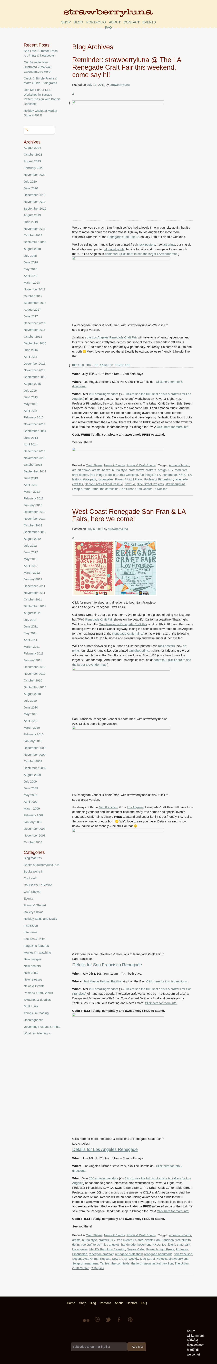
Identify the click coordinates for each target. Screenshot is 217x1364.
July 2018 (30, 255)
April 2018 (30, 276)
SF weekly (131, 1258)
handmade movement (136, 1244)
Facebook (119, 1322)
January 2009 (33, 822)
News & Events (114, 465)
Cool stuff (30, 878)
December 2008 (34, 828)
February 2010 (34, 734)
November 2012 (34, 518)
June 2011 (31, 626)
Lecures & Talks (34, 939)
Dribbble (97, 1322)
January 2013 (33, 505)
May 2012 (30, 559)
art (74, 470)
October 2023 (33, 154)
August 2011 (32, 613)
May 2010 (30, 714)
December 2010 (34, 667)
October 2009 (33, 761)
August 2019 (32, 215)
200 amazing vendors (103, 394)
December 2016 (34, 323)
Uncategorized (33, 1020)
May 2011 (30, 633)
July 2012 (30, 545)
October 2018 (33, 235)
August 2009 (32, 775)
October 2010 (33, 680)
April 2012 (30, 566)
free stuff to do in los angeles (100, 1244)
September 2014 (35, 431)
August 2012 (32, 539)
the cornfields (109, 489)
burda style (119, 470)
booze (106, 470)
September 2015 (35, 377)
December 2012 (34, 512)
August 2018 (32, 249)
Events (28, 898)
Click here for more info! (173, 427)
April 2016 (30, 356)
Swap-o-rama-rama (85, 489)
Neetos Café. (136, 1249)
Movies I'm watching (37, 952)
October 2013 (33, 464)
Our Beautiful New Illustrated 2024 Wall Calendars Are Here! (37, 67)
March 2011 (32, 646)
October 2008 (33, 842)
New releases (33, 979)
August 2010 (32, 694)
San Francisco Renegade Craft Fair (123, 624)
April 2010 (30, 721)
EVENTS (149, 22)
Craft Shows (94, 465)
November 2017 (34, 289)
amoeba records (180, 1235)
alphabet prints (114, 249)
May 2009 (30, 795)
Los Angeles (135, 807)
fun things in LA (150, 475)
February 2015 (34, 417)
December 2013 (34, 451)
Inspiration (31, 925)
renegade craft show (129, 1254)
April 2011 (30, 640)
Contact (132, 22)
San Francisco (108, 807)
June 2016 (31, 350)
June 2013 (31, 478)
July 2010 (30, 700)
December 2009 (34, 748)
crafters (151, 470)
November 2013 (34, 458)
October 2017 (33, 296)
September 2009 (35, 768)
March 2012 (32, 572)
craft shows (136, 470)
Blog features (33, 858)
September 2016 (35, 343)
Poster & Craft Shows (141, 465)
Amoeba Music (179, 465)
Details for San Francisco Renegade (107, 964)
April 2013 (30, 485)
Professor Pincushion (158, 479)
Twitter (108, 1322)
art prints (169, 244)
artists (96, 470)
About (115, 22)
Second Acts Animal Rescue (104, 484)
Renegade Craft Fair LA (123, 237)
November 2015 (34, 370)
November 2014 (34, 424)
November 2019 (34, 201)
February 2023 (34, 168)
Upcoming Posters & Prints (42, 1026)
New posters (32, 966)
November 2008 (34, 835)
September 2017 (35, 302)
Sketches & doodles (37, 999)
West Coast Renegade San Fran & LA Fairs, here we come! (129, 515)
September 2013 (35, 471)
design (162, 470)
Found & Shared (35, 905)
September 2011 (35, 606)
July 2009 (30, 781)
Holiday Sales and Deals (40, 918)
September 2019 (35, 208)
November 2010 (34, 673)
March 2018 (32, 282)
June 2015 (31, 397)
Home (71, 1303)
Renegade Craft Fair (99, 619)
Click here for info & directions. (167, 981)
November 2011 (34, 593)
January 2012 (33, 579)
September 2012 (35, 532)
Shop (66, 22)
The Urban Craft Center (136, 489)
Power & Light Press (129, 479)
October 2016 (33, 336)
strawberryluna (120, 84)
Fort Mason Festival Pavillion (102, 981)
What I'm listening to (37, 1033)
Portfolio (96, 22)
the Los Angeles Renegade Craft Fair (112, 337)
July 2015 (30, 390)
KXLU (182, 475)
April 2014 (30, 444)
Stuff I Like (31, 1006)
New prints (31, 972)
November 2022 (34, 174)
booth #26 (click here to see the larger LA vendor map (141, 254)
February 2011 (33, 653)
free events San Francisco (156, 1240)
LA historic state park (176, 1244)
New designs (32, 959)
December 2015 (34, 363)
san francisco (183, 1254)
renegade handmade (158, 1254)
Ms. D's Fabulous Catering (107, 1249)
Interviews (30, 932)
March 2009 (32, 808)
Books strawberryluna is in (41, 865)
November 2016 (34, 329)
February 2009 (34, 815)
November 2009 (34, 754)
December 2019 (34, 195)
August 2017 (32, 309)
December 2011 (34, 586)
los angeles (105, 479)
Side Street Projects (150, 484)
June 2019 (31, 222)
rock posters (147, 244)
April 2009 (30, 801)
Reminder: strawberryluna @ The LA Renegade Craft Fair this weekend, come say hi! (126, 67)
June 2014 (31, 437)
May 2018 (30, 269)
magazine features (36, 945)
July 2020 (30, 181)
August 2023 (32, 161)
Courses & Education (38, 885)
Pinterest (130, 1322)
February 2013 (34, 498)
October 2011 (33, 599)
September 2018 (35, 242)
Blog (78, 22)
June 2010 (31, 707)
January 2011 (33, 660)
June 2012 (31, 552)
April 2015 (30, 410)
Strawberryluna (108, 14)
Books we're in (33, 871)
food (178, 470)
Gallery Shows (33, 912)
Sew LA (130, 484)
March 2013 (32, 491)
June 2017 (31, 316)
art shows (84, 470)
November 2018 (34, 228)
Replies (160, 489)
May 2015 (30, 404)
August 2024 (32, 147)
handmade (169, 475)
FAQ (108, 27)
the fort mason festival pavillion (152, 1263)
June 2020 (31, 188)
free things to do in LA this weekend (114, 475)
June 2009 (31, 788)
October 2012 (33, 525)
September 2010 (35, 687)
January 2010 (33, 741)
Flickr (86, 1322)
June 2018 (31, 262)
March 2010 (32, 727)
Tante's (105, 1263)
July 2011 (30, 620)
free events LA (127, 1240)
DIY (170, 470)
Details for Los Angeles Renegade (101, 365)
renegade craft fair (101, 1254)
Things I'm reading (36, 1013)
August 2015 (32, 383)
